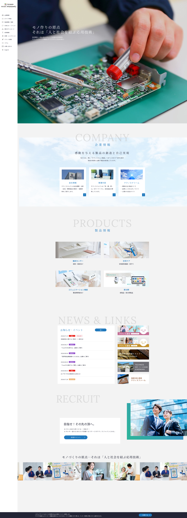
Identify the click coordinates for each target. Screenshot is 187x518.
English (7, 50)
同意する (145, 515)
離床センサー (78, 262)
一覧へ (101, 330)
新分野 (126, 291)
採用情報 (7, 32)
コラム (6, 43)
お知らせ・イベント (10, 25)
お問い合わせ (8, 46)
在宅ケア (126, 262)
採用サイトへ (76, 437)
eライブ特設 (8, 19)
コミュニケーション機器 (78, 291)
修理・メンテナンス (10, 36)
